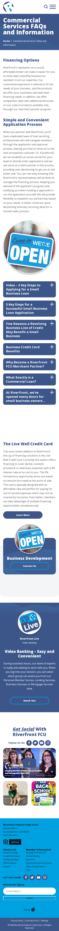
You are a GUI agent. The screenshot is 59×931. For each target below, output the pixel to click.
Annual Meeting (33, 856)
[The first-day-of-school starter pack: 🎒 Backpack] (44, 793)
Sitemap (44, 920)
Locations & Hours (11, 856)
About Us (30, 859)
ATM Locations (9, 863)
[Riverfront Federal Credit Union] (8, 7)
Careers (6, 866)
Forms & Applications (35, 866)
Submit (29, 898)
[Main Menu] (53, 7)
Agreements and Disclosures (39, 863)
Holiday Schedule (11, 859)
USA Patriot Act (32, 920)
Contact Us (29, 565)
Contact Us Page (10, 852)
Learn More (23, 514)
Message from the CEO (36, 852)
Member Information (38, 849)
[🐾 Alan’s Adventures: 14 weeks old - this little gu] (15, 793)
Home (6, 40)
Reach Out (29, 700)
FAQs (28, 870)
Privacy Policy (17, 920)
